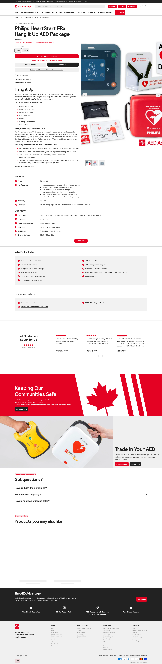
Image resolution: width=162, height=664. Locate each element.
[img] (28, 345)
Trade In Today (121, 464)
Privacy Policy (113, 655)
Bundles (53, 628)
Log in (17, 660)
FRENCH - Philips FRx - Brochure (97, 303)
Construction (107, 634)
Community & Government (111, 628)
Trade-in (121, 6)
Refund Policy (121, 655)
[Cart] (146, 6)
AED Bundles (27, 79)
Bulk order (112, 6)
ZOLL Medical (81, 632)
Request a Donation (137, 642)
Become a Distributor (57, 646)
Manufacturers (55, 640)
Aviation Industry (108, 644)
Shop (53, 625)
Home (16, 17)
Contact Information (141, 655)
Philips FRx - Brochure (29, 303)
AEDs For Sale (21, 409)
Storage (53, 638)
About (133, 628)
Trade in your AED (137, 638)
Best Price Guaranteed (57, 644)
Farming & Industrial (109, 632)
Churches (106, 642)
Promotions (131, 6)
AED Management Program (139, 630)
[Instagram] (15, 656)
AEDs (52, 630)
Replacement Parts (56, 634)
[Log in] (143, 6)
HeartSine (80, 634)
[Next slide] (158, 95)
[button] (47, 56)
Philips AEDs (29, 166)
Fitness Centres (108, 636)
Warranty (134, 640)
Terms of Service (103, 655)
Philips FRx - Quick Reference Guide (34, 307)
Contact (134, 632)
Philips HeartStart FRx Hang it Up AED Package (35, 17)
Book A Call (135, 464)
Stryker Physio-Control (84, 628)
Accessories (54, 632)
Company (135, 625)
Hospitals (106, 646)
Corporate (106, 630)
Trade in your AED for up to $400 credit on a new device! (46, 70)
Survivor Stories (136, 634)
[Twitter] (18, 656)
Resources (135, 636)
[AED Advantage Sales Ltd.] (23, 6)
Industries (54, 642)
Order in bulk (30, 65)
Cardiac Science (82, 636)
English (18, 50)
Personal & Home (108, 640)
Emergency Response (109, 638)
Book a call (63, 65)
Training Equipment (56, 636)
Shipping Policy (130, 655)
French (26, 50)
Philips (28, 83)
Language (19, 46)
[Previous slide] (84, 95)
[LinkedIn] (23, 656)
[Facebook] (21, 656)
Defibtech (80, 638)
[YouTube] (26, 656)
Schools (105, 648)
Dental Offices (107, 649)
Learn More (141, 599)
